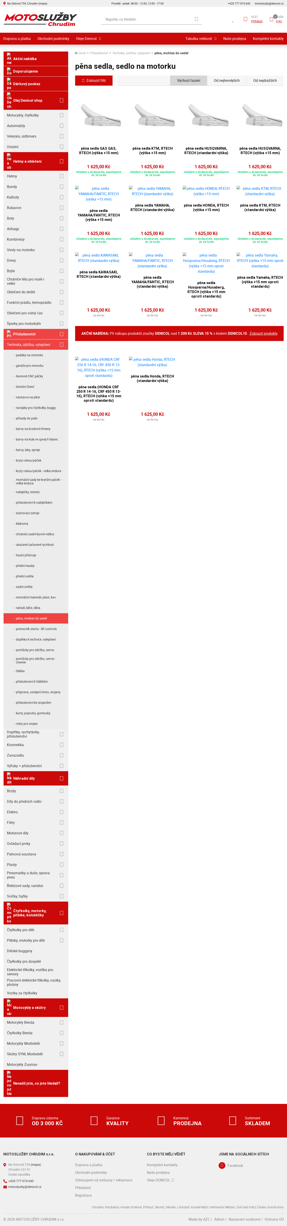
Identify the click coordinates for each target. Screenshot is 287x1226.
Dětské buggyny (19, 950)
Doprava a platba (17, 38)
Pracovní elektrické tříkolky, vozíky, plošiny (34, 982)
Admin (219, 1219)
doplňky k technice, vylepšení (36, 639)
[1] (196, 19)
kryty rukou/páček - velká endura (38, 471)
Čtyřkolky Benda (20, 1032)
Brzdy (11, 790)
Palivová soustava (21, 854)
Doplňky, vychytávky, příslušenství (23, 734)
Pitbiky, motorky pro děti (26, 940)
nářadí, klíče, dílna (28, 608)
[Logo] (40, 19)
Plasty (12, 864)
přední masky (25, 565)
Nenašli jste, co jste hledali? (36, 1083)
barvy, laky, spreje (28, 450)
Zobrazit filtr (96, 80)
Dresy (11, 260)
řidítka (20, 671)
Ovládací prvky (18, 843)
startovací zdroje (27, 513)
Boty (10, 218)
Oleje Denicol (86, 38)
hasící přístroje (26, 555)
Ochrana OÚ (274, 1219)
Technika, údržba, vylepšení (28, 344)
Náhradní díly (24, 778)
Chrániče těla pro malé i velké (25, 281)
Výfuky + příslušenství (24, 765)
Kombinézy (16, 239)
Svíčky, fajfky (17, 896)
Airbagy (13, 228)
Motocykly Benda (20, 1022)
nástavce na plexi (28, 397)
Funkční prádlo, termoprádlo (29, 302)
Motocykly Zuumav (22, 1064)
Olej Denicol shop (27, 100)
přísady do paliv (27, 418)
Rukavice (14, 207)
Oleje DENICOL (158, 1180)
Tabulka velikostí (198, 38)
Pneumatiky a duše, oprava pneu (28, 875)
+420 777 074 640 (239, 3)
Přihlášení (83, 1187)
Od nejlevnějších (227, 80)
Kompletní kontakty (268, 38)
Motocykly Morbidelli (23, 1043)
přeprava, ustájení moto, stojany (38, 692)
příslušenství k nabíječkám (34, 502)
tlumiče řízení (25, 386)
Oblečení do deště (21, 291)
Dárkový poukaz (26, 84)
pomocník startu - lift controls (36, 629)
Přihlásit (257, 21)
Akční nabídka (25, 59)
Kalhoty (13, 197)
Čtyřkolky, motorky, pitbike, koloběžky (29, 913)
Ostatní (12, 146)
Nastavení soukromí (244, 1219)
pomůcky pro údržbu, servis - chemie (36, 660)
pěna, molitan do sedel (31, 618)
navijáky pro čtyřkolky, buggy (36, 408)
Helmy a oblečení (27, 161)
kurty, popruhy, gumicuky (33, 713)
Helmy (12, 176)
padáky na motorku (29, 355)
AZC (206, 1219)
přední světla (25, 576)
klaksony (22, 523)
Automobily (16, 125)
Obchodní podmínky (53, 38)
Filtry (11, 822)
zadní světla (24, 587)
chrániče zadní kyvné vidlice (35, 534)
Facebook (235, 1165)
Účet (254, 16)
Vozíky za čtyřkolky (22, 993)
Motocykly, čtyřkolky (23, 115)
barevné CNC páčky (29, 376)
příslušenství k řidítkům (32, 681)
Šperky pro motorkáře (24, 323)
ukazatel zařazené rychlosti (35, 544)
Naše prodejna (234, 38)
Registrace (83, 1195)
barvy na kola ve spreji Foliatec (37, 439)
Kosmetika (15, 744)
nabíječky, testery (28, 492)
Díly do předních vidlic (24, 801)
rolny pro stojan (27, 723)
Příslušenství (24, 334)
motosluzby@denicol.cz (269, 3)
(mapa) (36, 1164)
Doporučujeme (25, 71)
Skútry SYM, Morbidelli (25, 1053)
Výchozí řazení (188, 80)
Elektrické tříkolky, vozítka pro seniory (30, 971)
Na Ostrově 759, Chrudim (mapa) (27, 3)
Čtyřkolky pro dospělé (24, 961)
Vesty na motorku (21, 249)
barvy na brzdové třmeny (33, 429)
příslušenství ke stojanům (33, 702)
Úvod (82, 53)
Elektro (12, 811)
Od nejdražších (265, 80)
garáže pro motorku (29, 365)
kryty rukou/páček (28, 460)
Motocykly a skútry (29, 1008)
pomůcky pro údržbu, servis (35, 650)
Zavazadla (15, 755)
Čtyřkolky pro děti (20, 929)
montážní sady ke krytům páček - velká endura (38, 481)
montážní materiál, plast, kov (36, 597)
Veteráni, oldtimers (21, 136)
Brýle (11, 270)
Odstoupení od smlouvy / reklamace (103, 1180)
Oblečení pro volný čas (25, 313)
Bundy (12, 186)
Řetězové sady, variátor (25, 885)
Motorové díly (17, 833)
